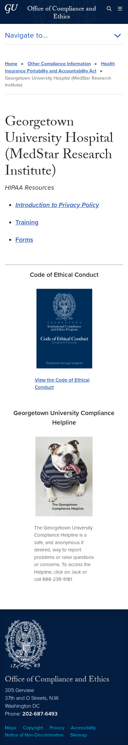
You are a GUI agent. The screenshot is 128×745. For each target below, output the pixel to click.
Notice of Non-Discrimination (34, 735)
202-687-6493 (39, 714)
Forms (24, 239)
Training (26, 222)
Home (11, 64)
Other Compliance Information (59, 64)
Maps (10, 728)
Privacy (57, 728)
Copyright (33, 728)
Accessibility (83, 728)
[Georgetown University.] (11, 8)
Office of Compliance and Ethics (61, 13)
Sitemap (78, 735)
